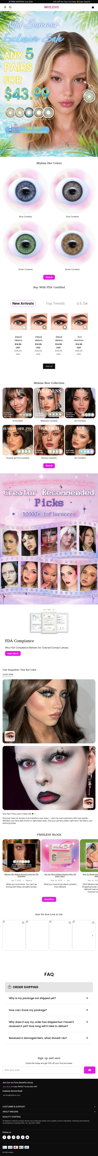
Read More (49, 899)
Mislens (29, 880)
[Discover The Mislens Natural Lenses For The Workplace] (21, 855)
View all (49, 277)
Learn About (13, 653)
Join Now (7, 1087)
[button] (5, 7)
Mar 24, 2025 (56, 880)
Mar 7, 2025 (16, 880)
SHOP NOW (8, 674)
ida (68, 880)
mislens (10, 1152)
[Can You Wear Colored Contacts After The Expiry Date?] (60, 855)
